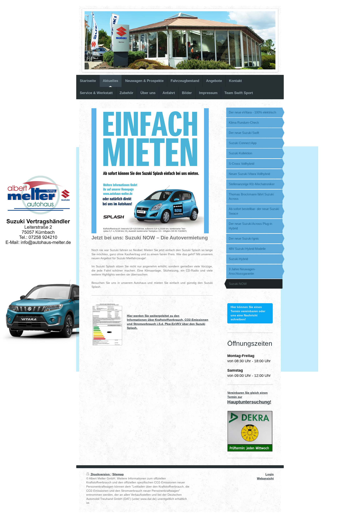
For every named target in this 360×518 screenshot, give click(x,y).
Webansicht (265, 478)
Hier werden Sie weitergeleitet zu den (153, 315)
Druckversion (100, 474)
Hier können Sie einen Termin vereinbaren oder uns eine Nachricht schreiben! (248, 313)
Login (269, 474)
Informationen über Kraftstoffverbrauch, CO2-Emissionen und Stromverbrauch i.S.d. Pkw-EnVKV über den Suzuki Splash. (167, 323)
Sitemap (118, 474)
